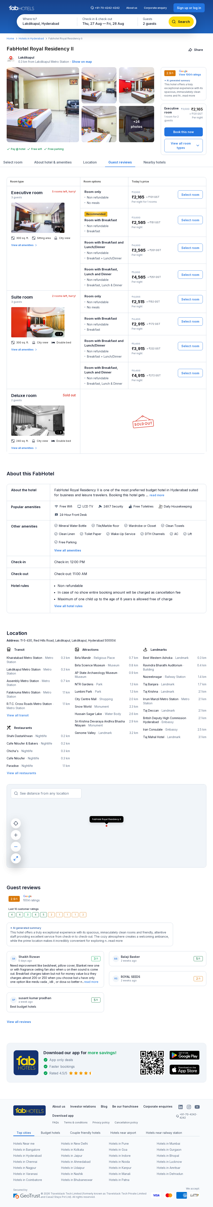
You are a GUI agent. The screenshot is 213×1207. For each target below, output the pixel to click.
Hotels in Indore (120, 1155)
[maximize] (16, 858)
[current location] (16, 823)
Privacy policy (101, 1122)
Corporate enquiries (157, 1106)
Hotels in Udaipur (73, 1167)
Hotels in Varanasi (25, 1174)
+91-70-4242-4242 (107, 7)
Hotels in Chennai (25, 1161)
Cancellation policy (126, 1122)
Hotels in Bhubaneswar (77, 1180)
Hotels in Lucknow (169, 1161)
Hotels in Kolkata (72, 1149)
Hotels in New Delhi (74, 1143)
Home (10, 38)
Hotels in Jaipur (71, 1155)
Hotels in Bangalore (26, 1149)
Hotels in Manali (119, 1174)
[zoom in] (16, 835)
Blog (104, 1106)
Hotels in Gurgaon (169, 1149)
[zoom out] (16, 847)
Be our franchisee (125, 1106)
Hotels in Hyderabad (31, 38)
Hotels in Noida (119, 1161)
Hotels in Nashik (72, 1174)
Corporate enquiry (155, 7)
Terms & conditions (76, 1122)
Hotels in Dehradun (170, 1174)
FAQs (55, 1122)
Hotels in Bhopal (168, 1155)
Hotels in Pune (119, 1143)
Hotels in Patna (119, 1180)
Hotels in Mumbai (168, 1143)
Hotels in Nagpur (24, 1167)
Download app (63, 1115)
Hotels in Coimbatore (27, 1180)
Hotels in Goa (118, 1149)
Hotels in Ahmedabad (75, 1161)
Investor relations (83, 1106)
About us (131, 7)
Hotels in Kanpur (120, 1167)
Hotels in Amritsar (168, 1167)
